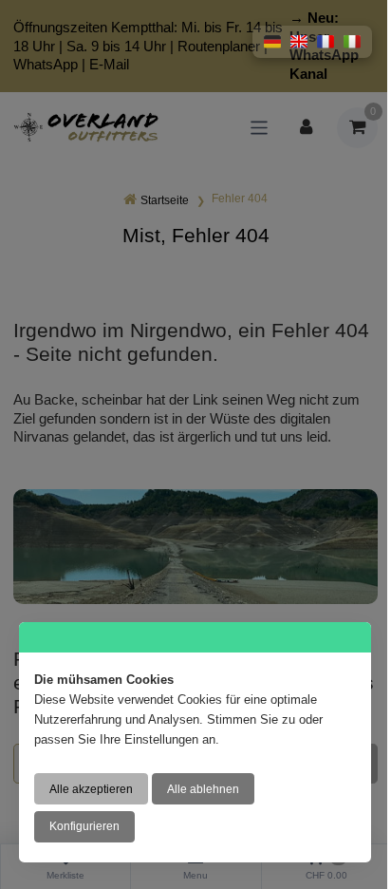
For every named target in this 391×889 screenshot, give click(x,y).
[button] (272, 41)
